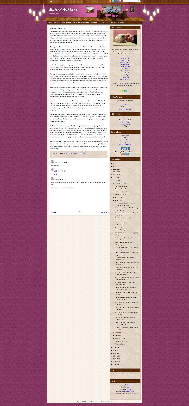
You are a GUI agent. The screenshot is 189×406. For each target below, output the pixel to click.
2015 (115, 166)
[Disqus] (79, 183)
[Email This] (78, 153)
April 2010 (118, 335)
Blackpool (94, 22)
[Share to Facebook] (84, 153)
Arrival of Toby (66, 22)
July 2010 (118, 197)
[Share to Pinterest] (86, 153)
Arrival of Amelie (53, 22)
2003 (115, 364)
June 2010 (118, 200)
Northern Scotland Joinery (108, 402)
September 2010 (120, 192)
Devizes (103, 22)
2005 (115, 359)
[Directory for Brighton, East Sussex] (125, 152)
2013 (115, 172)
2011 (115, 177)
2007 (115, 353)
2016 (115, 163)
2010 (115, 180)
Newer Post (54, 212)
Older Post (104, 212)
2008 (115, 350)
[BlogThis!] (80, 153)
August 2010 (119, 194)
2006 (115, 356)
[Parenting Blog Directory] (125, 154)
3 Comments (73, 153)
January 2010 (119, 344)
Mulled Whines (63, 9)
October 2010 (119, 189)
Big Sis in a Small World (80, 22)
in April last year (64, 49)
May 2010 (118, 332)
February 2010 (120, 341)
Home (50, 1)
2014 (115, 169)
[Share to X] (82, 153)
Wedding (120, 22)
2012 (115, 175)
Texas (111, 22)
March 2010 (119, 338)
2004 (115, 362)
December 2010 (120, 183)
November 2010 (120, 186)
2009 (115, 347)
